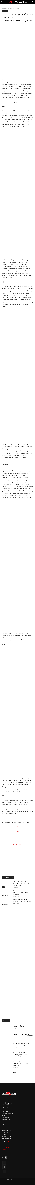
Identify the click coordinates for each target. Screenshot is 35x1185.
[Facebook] (8, 869)
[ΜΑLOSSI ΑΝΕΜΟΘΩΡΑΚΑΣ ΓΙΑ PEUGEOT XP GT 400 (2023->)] (6, 1045)
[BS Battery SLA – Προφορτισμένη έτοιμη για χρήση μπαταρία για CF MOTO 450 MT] (6, 1064)
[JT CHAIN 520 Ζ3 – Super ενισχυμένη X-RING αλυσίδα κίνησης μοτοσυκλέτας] (6, 1055)
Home (3, 7)
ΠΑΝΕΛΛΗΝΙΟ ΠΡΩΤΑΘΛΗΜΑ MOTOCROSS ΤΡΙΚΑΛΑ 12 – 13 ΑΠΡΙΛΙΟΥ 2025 (21, 883)
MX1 (17, 831)
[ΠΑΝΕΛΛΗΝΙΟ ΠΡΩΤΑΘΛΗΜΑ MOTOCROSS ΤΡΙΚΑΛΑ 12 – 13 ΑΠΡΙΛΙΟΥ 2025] (6, 884)
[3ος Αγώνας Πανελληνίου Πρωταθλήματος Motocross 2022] (6, 902)
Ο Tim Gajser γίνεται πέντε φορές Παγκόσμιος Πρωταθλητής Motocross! (22, 892)
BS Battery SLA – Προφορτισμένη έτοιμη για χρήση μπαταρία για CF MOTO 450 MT (22, 1063)
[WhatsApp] (20, 869)
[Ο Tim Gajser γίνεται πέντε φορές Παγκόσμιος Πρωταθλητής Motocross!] (6, 893)
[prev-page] (3, 908)
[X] (12, 869)
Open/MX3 (17, 840)
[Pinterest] (16, 869)
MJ (17, 826)
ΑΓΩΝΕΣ (8, 7)
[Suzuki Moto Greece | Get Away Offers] (6, 1073)
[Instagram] (4, 1167)
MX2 (17, 835)
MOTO (3, 886)
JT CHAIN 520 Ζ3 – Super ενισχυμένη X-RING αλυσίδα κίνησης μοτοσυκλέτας (23, 1054)
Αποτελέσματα (17, 844)
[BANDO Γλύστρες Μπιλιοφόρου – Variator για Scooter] (6, 1027)
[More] (24, 869)
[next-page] (6, 908)
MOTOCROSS (14, 7)
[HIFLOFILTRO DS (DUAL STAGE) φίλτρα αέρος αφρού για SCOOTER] (6, 1036)
